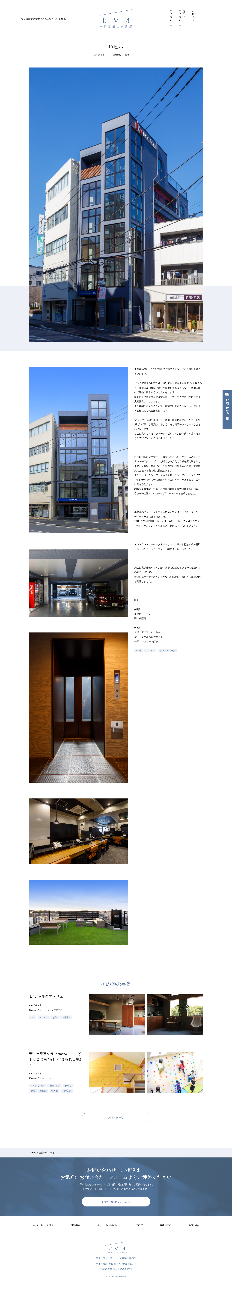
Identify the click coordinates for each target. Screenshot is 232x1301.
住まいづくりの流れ (179, 19)
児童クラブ (54, 1085)
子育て (68, 1085)
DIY (32, 1017)
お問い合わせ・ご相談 (227, 406)
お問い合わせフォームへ (116, 1201)
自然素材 (66, 1017)
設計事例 (175, 8)
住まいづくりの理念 (171, 17)
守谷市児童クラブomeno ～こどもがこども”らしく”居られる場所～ (56, 1059)
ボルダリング (37, 1085)
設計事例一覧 (116, 1117)
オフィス (150, 650)
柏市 (103, 55)
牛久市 (38, 1005)
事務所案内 (189, 8)
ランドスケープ (167, 650)
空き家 (54, 1091)
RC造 (138, 650)
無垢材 (43, 1091)
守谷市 (38, 1073)
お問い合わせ (193, 14)
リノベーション (46, 1010)
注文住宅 (58, 1010)
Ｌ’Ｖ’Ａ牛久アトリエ (46, 996)
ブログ (184, 12)
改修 (55, 1017)
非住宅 (126, 55)
